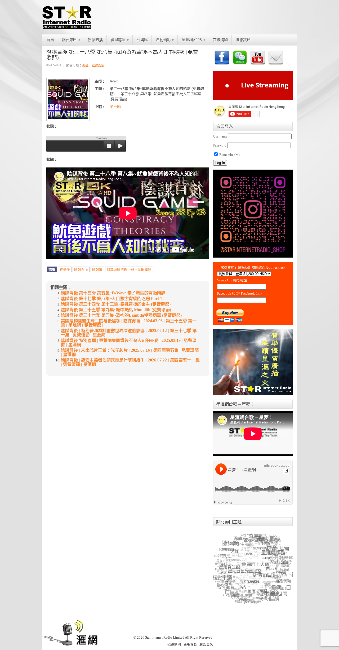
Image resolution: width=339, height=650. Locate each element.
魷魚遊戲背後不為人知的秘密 (129, 269)
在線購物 (220, 40)
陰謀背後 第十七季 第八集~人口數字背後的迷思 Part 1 (111, 299)
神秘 (85, 65)
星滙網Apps (193, 40)
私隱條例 (174, 644)
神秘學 (65, 269)
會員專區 (120, 40)
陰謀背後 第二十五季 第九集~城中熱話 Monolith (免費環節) (116, 310)
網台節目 (71, 40)
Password (219, 145)
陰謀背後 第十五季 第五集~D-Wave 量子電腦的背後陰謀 (113, 293)
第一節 (115, 107)
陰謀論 (97, 269)
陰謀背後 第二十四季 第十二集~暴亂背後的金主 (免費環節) (116, 304)
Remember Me (229, 154)
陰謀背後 (98, 65)
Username (220, 136)
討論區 (142, 40)
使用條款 (190, 644)
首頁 (50, 40)
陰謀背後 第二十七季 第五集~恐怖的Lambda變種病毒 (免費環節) (121, 315)
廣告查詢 (206, 644)
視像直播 (95, 40)
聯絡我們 (243, 40)
